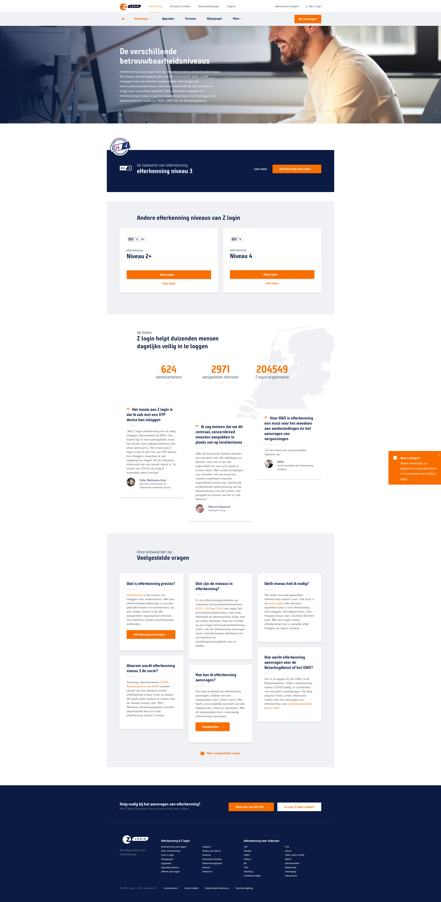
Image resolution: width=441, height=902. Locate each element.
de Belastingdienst (300, 703)
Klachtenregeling (244, 888)
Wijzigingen (214, 19)
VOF (246, 867)
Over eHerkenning (170, 851)
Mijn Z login (315, 6)
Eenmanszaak (292, 863)
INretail (247, 851)
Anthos (247, 859)
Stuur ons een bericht (249, 807)
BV (245, 863)
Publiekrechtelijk (252, 875)
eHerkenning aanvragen (295, 169)
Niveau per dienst (211, 851)
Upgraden (168, 19)
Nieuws (206, 867)
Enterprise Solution (180, 6)
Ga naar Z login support (299, 807)
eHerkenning (155, 6)
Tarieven (190, 19)
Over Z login (167, 855)
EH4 (218, 608)
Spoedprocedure (170, 867)
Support (231, 6)
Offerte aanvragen (170, 871)
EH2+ (200, 608)
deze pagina (276, 603)
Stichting (248, 871)
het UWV (273, 708)
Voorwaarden (171, 888)
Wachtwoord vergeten (287, 6)
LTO (246, 846)
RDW (154, 686)
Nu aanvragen (308, 19)
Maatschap (290, 867)
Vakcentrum (291, 875)
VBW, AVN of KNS (294, 855)
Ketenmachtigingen (208, 6)
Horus (288, 851)
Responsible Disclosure (217, 888)
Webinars (207, 871)
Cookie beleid (191, 888)
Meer (236, 19)
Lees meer (260, 169)
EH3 (208, 608)
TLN (287, 846)
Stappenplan (210, 727)
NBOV (288, 859)
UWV (164, 682)
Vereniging (290, 871)
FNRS (247, 855)
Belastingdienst (137, 686)
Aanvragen (141, 19)
